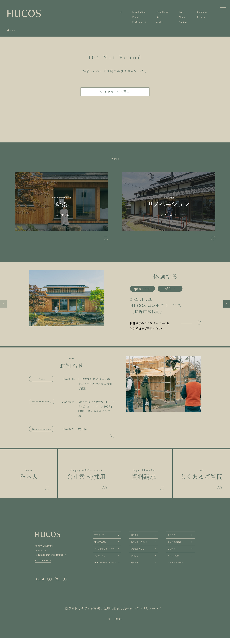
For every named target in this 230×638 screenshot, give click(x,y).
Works (159, 22)
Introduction (139, 12)
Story (159, 17)
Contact (183, 22)
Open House (162, 12)
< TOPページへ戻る (115, 91)
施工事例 (134, 535)
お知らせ (134, 555)
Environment (139, 22)
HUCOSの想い (100, 542)
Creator (201, 17)
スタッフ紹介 (173, 555)
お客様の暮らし (137, 548)
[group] (115, 300)
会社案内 (171, 548)
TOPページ (99, 535)
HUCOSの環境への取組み (105, 562)
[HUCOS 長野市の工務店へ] (8, 30)
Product (136, 17)
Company (202, 12)
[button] (3, 304)
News (182, 17)
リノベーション (100, 555)
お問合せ (171, 535)
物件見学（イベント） (140, 542)
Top (120, 12)
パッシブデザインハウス (104, 548)
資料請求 (134, 562)
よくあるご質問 (174, 542)
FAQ (181, 12)
